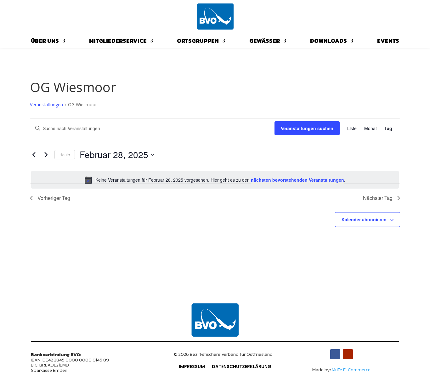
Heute (64, 154)
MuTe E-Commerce (351, 369)
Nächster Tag (378, 197)
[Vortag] (33, 154)
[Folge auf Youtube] (348, 354)
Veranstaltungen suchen (307, 128)
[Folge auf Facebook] (335, 354)
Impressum (192, 367)
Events (388, 42)
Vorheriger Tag (53, 197)
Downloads (328, 42)
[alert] (215, 180)
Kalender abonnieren (364, 219)
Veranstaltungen (46, 104)
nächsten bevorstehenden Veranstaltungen (297, 180)
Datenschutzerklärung (241, 367)
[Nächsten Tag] (46, 154)
